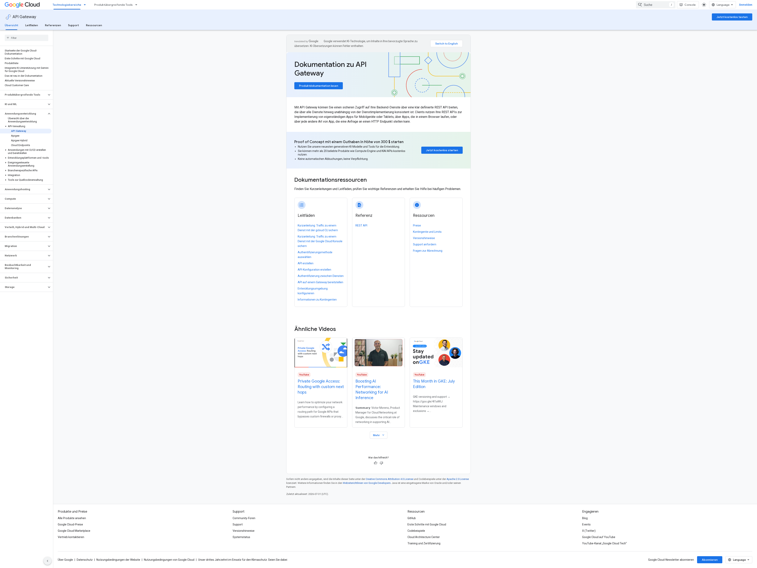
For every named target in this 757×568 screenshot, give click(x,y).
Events (586, 524)
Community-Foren (244, 518)
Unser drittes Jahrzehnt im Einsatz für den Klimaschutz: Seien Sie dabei (242, 559)
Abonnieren (710, 559)
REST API (361, 225)
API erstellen (305, 263)
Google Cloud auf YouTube (598, 537)
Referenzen (53, 25)
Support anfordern (424, 244)
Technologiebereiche (67, 5)
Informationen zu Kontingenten (317, 299)
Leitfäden (31, 25)
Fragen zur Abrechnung (427, 250)
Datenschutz (85, 559)
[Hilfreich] (375, 463)
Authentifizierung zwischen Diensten (321, 275)
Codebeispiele (416, 530)
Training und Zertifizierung (423, 543)
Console (690, 5)
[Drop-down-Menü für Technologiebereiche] (86, 4)
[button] (23, 94)
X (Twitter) (589, 530)
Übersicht (11, 25)
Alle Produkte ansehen (72, 518)
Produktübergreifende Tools (113, 5)
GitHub (411, 518)
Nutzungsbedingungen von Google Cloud (169, 559)
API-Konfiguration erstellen (314, 269)
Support (73, 25)
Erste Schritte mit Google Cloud (426, 524)
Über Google (65, 559)
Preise (417, 225)
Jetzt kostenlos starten (442, 150)
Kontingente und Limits (427, 231)
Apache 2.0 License (458, 479)
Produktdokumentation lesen (318, 86)
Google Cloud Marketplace (74, 530)
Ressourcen (94, 25)
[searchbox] (26, 38)
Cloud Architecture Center (423, 537)
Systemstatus (241, 537)
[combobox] (655, 4)
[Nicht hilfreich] (381, 463)
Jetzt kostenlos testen (732, 17)
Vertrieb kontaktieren (71, 537)
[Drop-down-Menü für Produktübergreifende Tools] (137, 4)
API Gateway (24, 16)
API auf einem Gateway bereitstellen (320, 282)
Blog (585, 518)
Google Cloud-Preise (70, 524)
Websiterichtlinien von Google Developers (367, 482)
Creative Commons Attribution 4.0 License (389, 479)
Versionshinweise (424, 238)
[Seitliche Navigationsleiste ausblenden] (47, 561)
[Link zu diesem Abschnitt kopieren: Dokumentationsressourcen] (372, 180)
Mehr (379, 435)
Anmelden (745, 4)
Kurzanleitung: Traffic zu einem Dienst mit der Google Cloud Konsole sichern (320, 241)
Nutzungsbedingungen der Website (118, 559)
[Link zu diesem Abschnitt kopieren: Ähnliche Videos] (341, 329)
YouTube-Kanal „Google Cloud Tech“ (604, 543)
